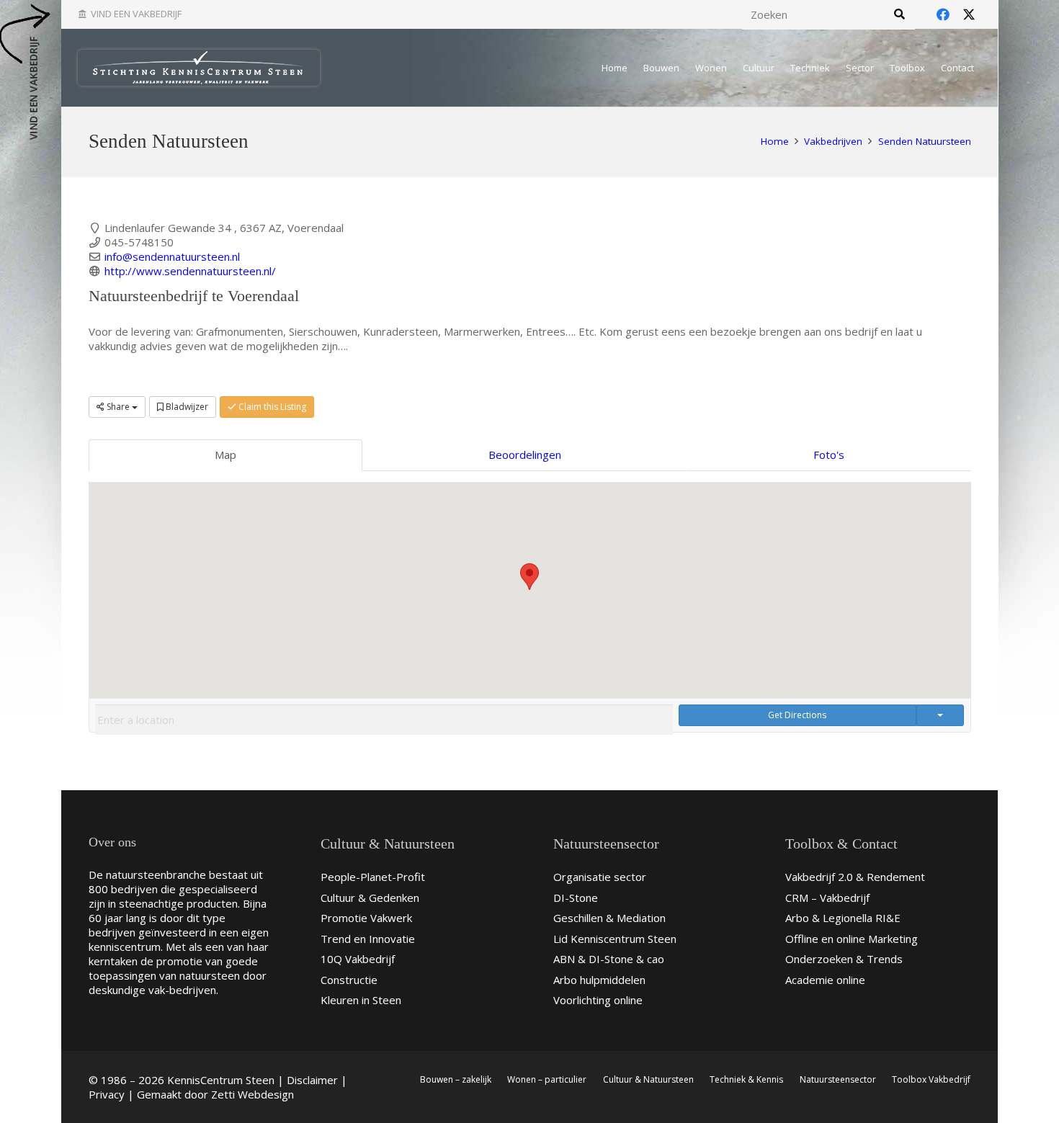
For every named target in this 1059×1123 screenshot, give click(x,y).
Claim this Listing (271, 407)
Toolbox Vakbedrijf (931, 1079)
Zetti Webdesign (252, 1094)
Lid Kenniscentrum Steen (614, 938)
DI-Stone (575, 897)
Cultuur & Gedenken (370, 897)
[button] (529, 576)
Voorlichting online (598, 1000)
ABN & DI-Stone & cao (608, 959)
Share (118, 407)
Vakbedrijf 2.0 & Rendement (855, 876)
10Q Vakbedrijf (358, 959)
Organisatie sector (599, 876)
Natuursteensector (838, 1079)
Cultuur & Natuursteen (648, 1079)
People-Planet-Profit (373, 876)
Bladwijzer (186, 407)
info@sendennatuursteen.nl (172, 256)
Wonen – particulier (546, 1079)
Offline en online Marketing (851, 938)
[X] (969, 14)
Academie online (825, 979)
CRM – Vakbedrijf (827, 897)
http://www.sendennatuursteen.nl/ (190, 271)
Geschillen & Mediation (609, 918)
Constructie (349, 979)
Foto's (828, 454)
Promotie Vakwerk (366, 918)
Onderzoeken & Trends (844, 959)
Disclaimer (312, 1080)
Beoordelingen (524, 454)
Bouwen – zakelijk (455, 1079)
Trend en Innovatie (368, 938)
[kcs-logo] (199, 68)
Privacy (107, 1094)
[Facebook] (943, 14)
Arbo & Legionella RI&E (843, 918)
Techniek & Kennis (746, 1079)
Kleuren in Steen (361, 1000)
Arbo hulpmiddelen (599, 979)
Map (225, 454)
